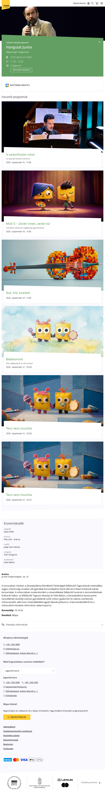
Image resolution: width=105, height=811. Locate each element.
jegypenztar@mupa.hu (16, 686)
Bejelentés (8, 744)
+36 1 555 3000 (13, 644)
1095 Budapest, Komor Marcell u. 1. (21, 653)
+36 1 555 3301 (31, 682)
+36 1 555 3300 (13, 682)
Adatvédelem (9, 727)
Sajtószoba (8, 748)
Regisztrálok (18, 717)
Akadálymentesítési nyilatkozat (17, 731)
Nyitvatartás (11, 695)
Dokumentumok (10, 740)
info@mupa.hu (12, 648)
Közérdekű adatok (11, 735)
